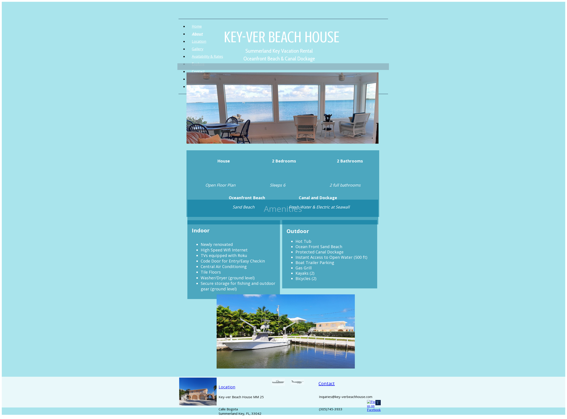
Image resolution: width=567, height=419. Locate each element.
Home (197, 26)
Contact (326, 383)
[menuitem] (287, 26)
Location (227, 387)
